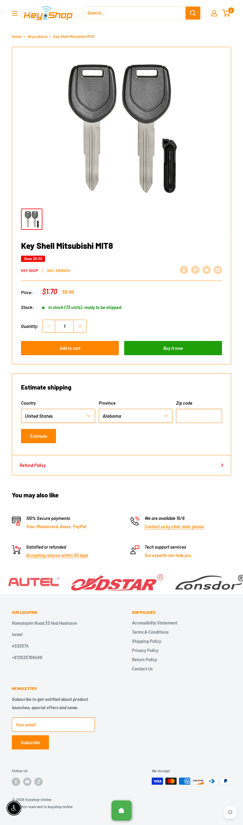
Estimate (38, 436)
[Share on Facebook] (184, 269)
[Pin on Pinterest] (195, 269)
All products (37, 36)
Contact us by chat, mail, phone (174, 526)
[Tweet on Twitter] (206, 269)
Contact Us (142, 668)
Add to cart (70, 348)
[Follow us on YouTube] (27, 782)
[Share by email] (218, 269)
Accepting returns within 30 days (57, 555)
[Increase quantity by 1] (80, 326)
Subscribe (30, 742)
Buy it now (173, 348)
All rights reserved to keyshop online (42, 806)
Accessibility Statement (154, 622)
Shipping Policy (146, 641)
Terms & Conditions (150, 632)
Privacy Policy (145, 650)
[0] (226, 13)
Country (28, 403)
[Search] (193, 13)
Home (16, 36)
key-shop (29, 270)
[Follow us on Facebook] (16, 782)
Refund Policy (33, 465)
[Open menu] (15, 13)
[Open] (121, 810)
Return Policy (144, 659)
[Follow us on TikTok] (38, 782)
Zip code (184, 403)
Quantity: (30, 326)
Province (107, 403)
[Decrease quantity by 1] (48, 326)
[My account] (214, 13)
